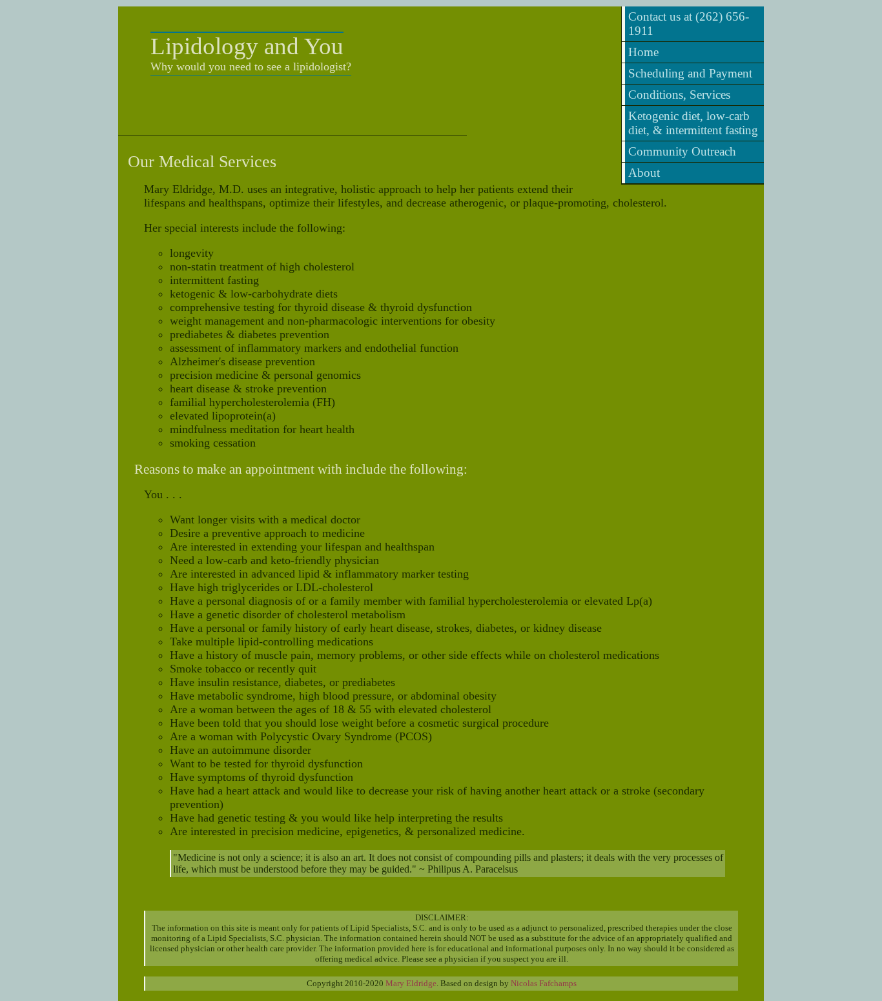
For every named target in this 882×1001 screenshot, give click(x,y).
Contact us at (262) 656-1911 (688, 23)
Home (643, 52)
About (644, 172)
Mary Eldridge (410, 983)
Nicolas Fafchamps (544, 983)
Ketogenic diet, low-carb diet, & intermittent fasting (693, 123)
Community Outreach (682, 151)
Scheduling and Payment (690, 73)
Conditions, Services (679, 94)
